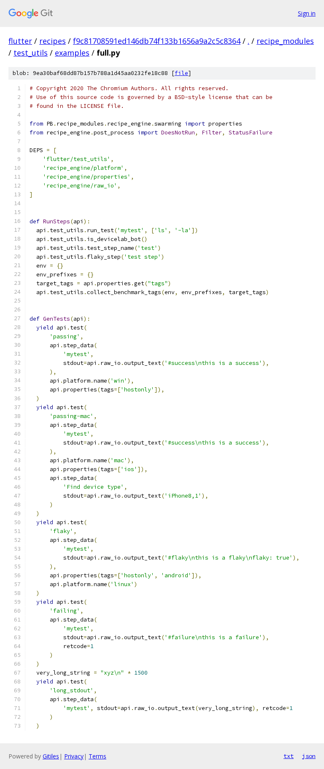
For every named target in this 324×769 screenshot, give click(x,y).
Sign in (307, 13)
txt (289, 756)
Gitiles (51, 756)
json (309, 756)
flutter (20, 41)
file (181, 73)
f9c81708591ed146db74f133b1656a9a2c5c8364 (156, 41)
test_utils (31, 53)
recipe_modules (285, 41)
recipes (52, 41)
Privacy (74, 756)
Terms (97, 756)
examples (72, 53)
